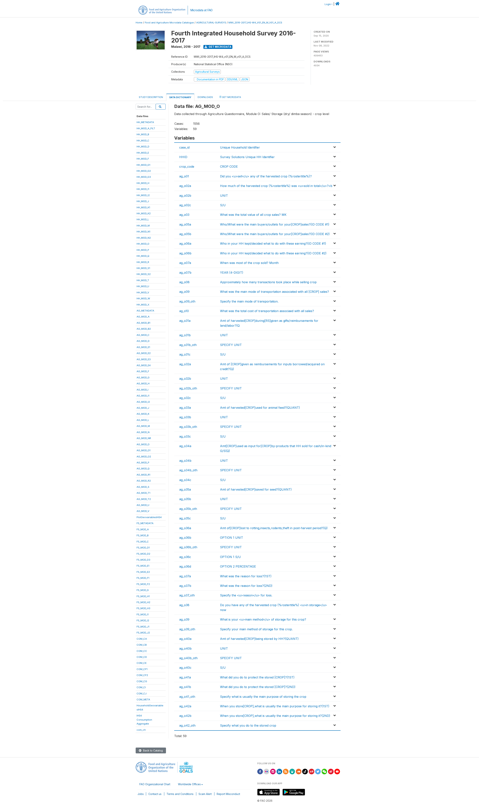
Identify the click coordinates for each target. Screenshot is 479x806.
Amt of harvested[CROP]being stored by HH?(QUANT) (259, 639)
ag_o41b (185, 687)
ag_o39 (184, 619)
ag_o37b (185, 586)
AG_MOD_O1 (143, 450)
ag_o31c (184, 354)
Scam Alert (205, 794)
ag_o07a (185, 263)
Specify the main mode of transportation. (249, 301)
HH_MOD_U (143, 286)
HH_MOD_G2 (144, 170)
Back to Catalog (152, 750)
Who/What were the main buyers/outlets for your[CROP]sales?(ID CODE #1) (274, 224)
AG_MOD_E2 (144, 353)
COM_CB (142, 644)
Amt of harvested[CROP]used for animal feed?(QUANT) (260, 407)
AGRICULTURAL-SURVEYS (211, 22)
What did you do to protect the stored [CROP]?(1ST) (257, 677)
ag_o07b (185, 272)
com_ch (141, 729)
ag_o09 (184, 292)
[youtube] (337, 771)
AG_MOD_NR (144, 438)
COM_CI (141, 687)
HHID (183, 157)
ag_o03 (184, 215)
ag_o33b (185, 417)
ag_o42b (185, 716)
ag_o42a (185, 706)
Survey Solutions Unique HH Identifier (247, 157)
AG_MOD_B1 (143, 322)
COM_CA (142, 638)
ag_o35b (185, 499)
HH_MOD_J (143, 201)
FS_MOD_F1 (143, 577)
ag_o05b (185, 234)
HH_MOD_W (143, 298)
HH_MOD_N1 (143, 231)
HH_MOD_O (143, 243)
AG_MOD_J (143, 407)
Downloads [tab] (205, 97)
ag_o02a (185, 186)
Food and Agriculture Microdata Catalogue (169, 22)
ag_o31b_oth (188, 345)
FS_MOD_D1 (143, 547)
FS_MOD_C (143, 541)
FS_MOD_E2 (143, 571)
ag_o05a (185, 224)
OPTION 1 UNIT (231, 537)
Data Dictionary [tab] (180, 97)
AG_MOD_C (143, 334)
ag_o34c (185, 480)
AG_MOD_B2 (144, 328)
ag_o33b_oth (188, 427)
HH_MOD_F (143, 158)
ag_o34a (185, 446)
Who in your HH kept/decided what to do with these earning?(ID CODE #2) (273, 253)
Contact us (154, 794)
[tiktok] (305, 771)
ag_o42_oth (187, 725)
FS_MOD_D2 (143, 553)
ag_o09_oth (187, 301)
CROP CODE (229, 166)
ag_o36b (185, 537)
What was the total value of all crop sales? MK (253, 215)
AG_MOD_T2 (144, 498)
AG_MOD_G (143, 377)
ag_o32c (185, 398)
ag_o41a (185, 677)
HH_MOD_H (143, 183)
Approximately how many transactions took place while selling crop (268, 282)
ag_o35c (185, 518)
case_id (184, 147)
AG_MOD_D (143, 340)
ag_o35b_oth (188, 509)
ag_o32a (185, 364)
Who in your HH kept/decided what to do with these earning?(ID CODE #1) (273, 243)
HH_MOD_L (143, 219)
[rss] (286, 771)
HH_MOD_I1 (143, 188)
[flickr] (266, 771)
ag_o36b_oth (188, 547)
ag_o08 (184, 282)
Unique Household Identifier (240, 147)
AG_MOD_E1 (143, 347)
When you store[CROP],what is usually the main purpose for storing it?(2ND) (275, 716)
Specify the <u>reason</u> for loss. (246, 595)
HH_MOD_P (143, 249)
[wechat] (324, 771)
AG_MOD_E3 (144, 359)
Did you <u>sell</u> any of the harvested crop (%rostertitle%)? (266, 176)
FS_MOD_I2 (143, 620)
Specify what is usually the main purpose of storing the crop (263, 696)
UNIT (224, 195)
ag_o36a (185, 528)
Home (139, 22)
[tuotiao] (311, 771)
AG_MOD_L (143, 419)
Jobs (141, 794)
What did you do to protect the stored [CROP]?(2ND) (257, 687)
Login (328, 4)
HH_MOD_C (143, 140)
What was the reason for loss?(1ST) (245, 576)
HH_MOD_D (143, 146)
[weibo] (331, 771)
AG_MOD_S (143, 486)
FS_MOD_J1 (143, 626)
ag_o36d (185, 566)
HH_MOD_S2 (144, 274)
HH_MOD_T (143, 280)
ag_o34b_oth (188, 470)
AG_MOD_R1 (143, 474)
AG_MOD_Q (143, 468)
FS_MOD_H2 (143, 602)
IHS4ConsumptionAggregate (144, 719)
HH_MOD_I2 (143, 195)
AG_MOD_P (143, 462)
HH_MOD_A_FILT (146, 128)
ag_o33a (185, 407)
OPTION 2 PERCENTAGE (238, 566)
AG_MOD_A (143, 316)
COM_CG (142, 681)
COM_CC (142, 650)
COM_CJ (142, 693)
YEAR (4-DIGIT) (231, 272)
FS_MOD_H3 (143, 608)
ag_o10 (184, 311)
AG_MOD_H (143, 383)
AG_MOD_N (143, 432)
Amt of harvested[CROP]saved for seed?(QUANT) (256, 489)
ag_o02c (185, 205)
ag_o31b (185, 335)
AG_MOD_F (143, 371)
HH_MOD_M (143, 225)
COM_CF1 (142, 669)
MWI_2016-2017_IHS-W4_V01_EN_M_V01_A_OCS (255, 22)
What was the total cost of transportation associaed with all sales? (267, 311)
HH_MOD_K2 (144, 213)
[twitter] (318, 771)
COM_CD (142, 656)
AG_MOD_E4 (144, 365)
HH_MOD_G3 (144, 176)
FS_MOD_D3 (143, 559)
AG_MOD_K (143, 413)
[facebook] (260, 771)
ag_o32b (185, 378)
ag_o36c (185, 557)
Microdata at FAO (201, 10)
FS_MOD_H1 (143, 596)
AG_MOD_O (143, 444)
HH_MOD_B (143, 134)
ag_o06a (185, 243)
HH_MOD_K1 (143, 207)
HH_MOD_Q (143, 255)
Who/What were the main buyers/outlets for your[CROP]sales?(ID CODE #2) (275, 234)
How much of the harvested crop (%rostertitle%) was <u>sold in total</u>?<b (276, 186)
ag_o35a (185, 489)
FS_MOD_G (143, 590)
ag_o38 (184, 605)
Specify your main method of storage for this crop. (256, 629)
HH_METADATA (145, 122)
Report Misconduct (228, 794)
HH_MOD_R (143, 262)
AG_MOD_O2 (144, 456)
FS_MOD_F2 (143, 584)
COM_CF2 (142, 675)
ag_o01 (184, 176)
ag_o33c (185, 436)
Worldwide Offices (189, 784)
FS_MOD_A (143, 529)
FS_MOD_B (143, 535)
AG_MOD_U (143, 504)
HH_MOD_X (143, 304)
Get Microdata (219, 46)
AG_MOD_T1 (143, 492)
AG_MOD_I (142, 389)
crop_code (186, 166)
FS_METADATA (145, 523)
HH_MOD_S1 (143, 268)
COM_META (143, 699)
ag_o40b (185, 648)
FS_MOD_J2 (143, 632)
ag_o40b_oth (188, 658)
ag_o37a (185, 576)
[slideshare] (292, 771)
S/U (223, 205)
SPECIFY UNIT (231, 345)
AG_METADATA (145, 310)
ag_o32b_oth (188, 388)
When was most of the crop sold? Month (249, 263)
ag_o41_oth (187, 696)
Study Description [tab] (151, 97)
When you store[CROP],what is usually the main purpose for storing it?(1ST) (274, 706)
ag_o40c (185, 667)
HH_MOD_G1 (143, 164)
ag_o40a (185, 639)
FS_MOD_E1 (143, 565)
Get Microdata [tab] (231, 97)
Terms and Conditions (180, 794)
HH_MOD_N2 (144, 237)
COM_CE (142, 662)
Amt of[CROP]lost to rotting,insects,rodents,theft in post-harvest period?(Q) (274, 528)
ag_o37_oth (187, 595)
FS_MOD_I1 (143, 614)
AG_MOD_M (143, 425)
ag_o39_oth (187, 629)
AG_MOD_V (143, 510)
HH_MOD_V (143, 292)
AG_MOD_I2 (143, 401)
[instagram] (273, 771)
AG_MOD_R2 (144, 480)
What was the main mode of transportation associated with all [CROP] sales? (274, 292)
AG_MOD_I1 (143, 395)
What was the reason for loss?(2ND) (246, 586)
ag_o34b (185, 460)
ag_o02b (185, 195)
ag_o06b (185, 253)
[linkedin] (279, 771)
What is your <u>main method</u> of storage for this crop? (263, 619)
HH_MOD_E (143, 152)
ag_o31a (184, 321)
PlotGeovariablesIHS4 (149, 517)
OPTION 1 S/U (230, 557)
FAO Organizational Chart (154, 784)
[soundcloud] (298, 771)
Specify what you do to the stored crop (248, 725)
